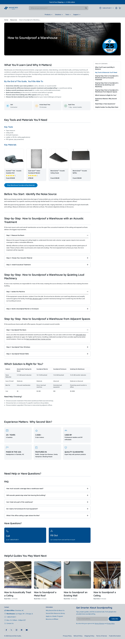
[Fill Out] (70, 535)
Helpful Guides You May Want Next (106, 107)
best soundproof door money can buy (38, 339)
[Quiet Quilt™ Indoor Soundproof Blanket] (36, 159)
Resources (13, 20)
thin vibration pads (36, 299)
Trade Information (115, 636)
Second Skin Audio (15, 636)
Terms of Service (99, 623)
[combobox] (58, 8)
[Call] (25, 535)
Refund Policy (78, 636)
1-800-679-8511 (11, 617)
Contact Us (10, 623)
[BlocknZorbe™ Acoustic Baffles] (80, 159)
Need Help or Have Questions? (105, 104)
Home (6, 20)
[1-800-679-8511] (113, 8)
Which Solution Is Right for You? (105, 95)
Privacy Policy (111, 623)
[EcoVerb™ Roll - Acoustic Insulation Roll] (14, 159)
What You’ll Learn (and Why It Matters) (105, 68)
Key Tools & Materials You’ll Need (106, 72)
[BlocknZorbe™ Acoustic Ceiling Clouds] (58, 159)
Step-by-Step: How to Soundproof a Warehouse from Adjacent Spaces (106, 91)
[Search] (86, 8)
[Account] (116, 8)
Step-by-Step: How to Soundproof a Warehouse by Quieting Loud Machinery (106, 84)
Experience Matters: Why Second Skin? (106, 99)
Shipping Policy (89, 636)
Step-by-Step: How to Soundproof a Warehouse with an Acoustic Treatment (106, 77)
